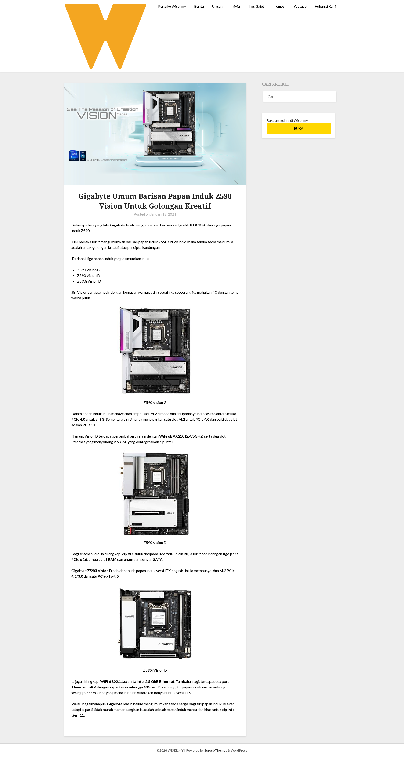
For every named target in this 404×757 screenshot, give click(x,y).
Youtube (300, 6)
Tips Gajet (256, 6)
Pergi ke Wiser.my (172, 6)
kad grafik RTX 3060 (189, 225)
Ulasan (217, 6)
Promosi (278, 6)
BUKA (298, 128)
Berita (199, 6)
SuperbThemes (215, 750)
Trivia (235, 6)
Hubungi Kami (325, 6)
